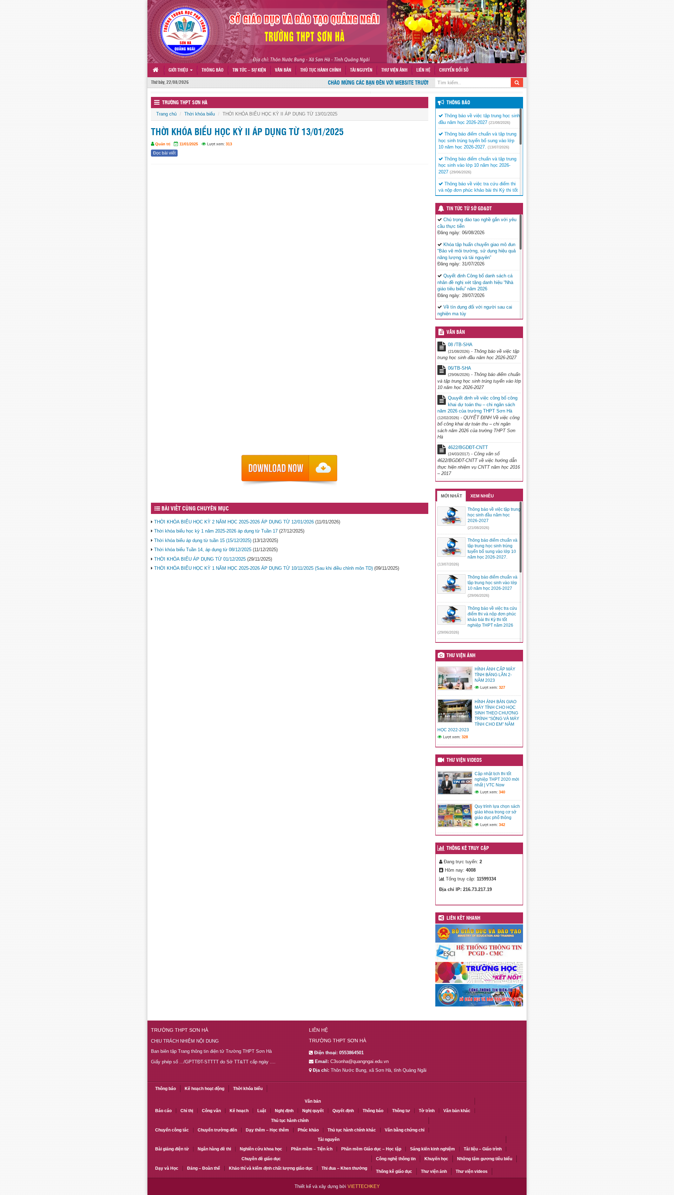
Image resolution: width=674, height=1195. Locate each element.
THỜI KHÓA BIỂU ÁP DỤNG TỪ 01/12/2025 (200, 559)
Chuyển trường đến (217, 1130)
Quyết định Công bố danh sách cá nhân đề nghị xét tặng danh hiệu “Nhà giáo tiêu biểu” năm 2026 (475, 282)
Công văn (211, 1110)
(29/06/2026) (460, 172)
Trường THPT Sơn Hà (184, 102)
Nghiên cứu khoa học (261, 1149)
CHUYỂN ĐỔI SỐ (454, 70)
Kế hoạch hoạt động (204, 1088)
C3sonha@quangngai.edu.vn (359, 1061)
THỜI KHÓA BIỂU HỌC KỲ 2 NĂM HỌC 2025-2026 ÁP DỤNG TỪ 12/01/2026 (234, 521)
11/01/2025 (188, 144)
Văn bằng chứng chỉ (404, 1130)
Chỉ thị (186, 1110)
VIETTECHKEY (364, 1186)
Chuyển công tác (172, 1130)
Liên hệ (423, 70)
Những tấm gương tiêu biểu (484, 1158)
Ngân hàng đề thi (214, 1149)
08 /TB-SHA (460, 344)
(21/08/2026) (499, 122)
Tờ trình (427, 1110)
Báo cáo (163, 1110)
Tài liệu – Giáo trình (483, 1149)
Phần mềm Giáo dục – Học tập (371, 1149)
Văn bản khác (456, 1110)
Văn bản (283, 70)
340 (502, 792)
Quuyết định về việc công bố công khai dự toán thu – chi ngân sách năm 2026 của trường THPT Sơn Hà (477, 404)
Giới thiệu (178, 70)
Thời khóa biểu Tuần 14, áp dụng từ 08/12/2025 (202, 549)
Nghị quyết (313, 1110)
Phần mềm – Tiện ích (311, 1149)
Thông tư (401, 1110)
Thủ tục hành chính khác (352, 1130)
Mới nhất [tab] (451, 496)
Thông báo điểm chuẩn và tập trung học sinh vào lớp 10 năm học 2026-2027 (477, 165)
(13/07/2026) (498, 147)
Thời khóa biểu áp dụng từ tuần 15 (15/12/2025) (202, 540)
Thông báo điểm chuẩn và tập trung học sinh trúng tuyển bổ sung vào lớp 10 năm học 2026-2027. (477, 140)
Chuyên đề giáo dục (261, 1158)
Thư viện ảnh (394, 70)
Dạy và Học (166, 1168)
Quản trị (162, 144)
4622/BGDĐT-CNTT (468, 447)
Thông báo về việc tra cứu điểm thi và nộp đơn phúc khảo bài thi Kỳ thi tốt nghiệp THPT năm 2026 (478, 190)
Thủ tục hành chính (320, 70)
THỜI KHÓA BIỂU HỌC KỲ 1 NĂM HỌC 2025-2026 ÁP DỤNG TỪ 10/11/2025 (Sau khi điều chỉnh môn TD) (263, 568)
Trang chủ (166, 114)
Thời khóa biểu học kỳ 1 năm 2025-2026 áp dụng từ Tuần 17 (216, 531)
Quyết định (343, 1110)
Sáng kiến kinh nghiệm (432, 1149)
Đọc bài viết (164, 153)
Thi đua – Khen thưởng (344, 1168)
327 (502, 687)
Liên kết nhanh (463, 918)
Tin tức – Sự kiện (249, 70)
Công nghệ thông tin (396, 1158)
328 (465, 737)
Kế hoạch (239, 1110)
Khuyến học (436, 1158)
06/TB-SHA (459, 368)
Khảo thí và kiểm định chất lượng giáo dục (271, 1168)
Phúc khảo (308, 1130)
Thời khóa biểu (199, 114)
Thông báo (212, 70)
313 (229, 144)
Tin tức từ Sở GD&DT (469, 208)
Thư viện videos (464, 760)
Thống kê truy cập (468, 848)
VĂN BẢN (456, 332)
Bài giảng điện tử (172, 1149)
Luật (261, 1110)
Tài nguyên (361, 70)
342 (502, 825)
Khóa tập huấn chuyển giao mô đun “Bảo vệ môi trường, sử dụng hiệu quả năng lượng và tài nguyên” (476, 251)
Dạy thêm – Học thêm (267, 1130)
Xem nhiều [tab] (482, 496)
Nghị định (284, 1110)
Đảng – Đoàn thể (203, 1168)
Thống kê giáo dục (394, 1171)
